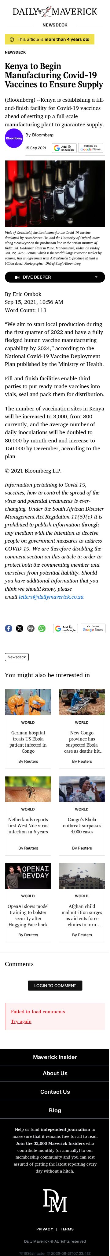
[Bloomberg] (14, 138)
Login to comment (55, 985)
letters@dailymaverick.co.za (51, 596)
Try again (21, 1021)
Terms (67, 1229)
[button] (63, 148)
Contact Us (55, 1091)
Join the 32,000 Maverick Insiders (50, 1143)
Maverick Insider (55, 1057)
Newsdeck (17, 657)
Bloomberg (42, 135)
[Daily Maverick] (55, 11)
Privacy (44, 1229)
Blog (55, 1110)
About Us (55, 1073)
